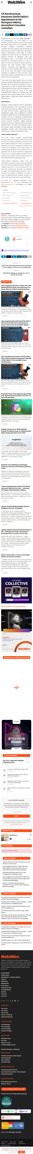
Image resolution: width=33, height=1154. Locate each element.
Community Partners (6, 987)
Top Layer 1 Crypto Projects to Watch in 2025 (17, 769)
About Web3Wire (5, 973)
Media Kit (3, 992)
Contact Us (4, 996)
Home (2, 6)
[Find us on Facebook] (1, 1001)
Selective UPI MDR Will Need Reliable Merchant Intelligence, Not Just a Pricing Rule (15, 507)
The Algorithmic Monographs (19, 1093)
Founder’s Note (5, 975)
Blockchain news (21, 225)
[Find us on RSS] (17, 1001)
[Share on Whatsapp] (21, 34)
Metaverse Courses (6, 1083)
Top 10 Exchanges (5, 1024)
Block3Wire (12, 1132)
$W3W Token (4, 981)
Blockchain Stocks (6, 1038)
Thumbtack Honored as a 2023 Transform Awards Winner (15, 940)
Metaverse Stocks (5, 1042)
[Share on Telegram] (7, 34)
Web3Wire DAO (5, 983)
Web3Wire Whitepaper (7, 1049)
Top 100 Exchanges (6, 1028)
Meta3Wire (18, 1132)
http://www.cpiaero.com (8, 184)
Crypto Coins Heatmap (7, 1017)
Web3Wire (16, 2)
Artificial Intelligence (9, 6)
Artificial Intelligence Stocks (8, 1044)
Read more (6, 315)
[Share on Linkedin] (16, 34)
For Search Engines (11, 1143)
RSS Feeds (4, 994)
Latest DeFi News (5, 1060)
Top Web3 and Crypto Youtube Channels (11, 1055)
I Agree (21, 1152)
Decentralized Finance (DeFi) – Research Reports (13, 1072)
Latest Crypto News (6, 1058)
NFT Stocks (4, 1040)
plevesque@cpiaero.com (26, 203)
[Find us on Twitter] (7, 1001)
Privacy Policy (4, 1141)
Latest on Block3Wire (10, 893)
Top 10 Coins (4, 1008)
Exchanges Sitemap (5, 1145)
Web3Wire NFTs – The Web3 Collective (10, 977)
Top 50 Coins (4, 1010)
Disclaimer (20, 1141)
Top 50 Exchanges (5, 1026)
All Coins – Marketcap (6, 1014)
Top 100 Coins (4, 1012)
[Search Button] (31, 2)
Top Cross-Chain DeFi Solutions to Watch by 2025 (13, 761)
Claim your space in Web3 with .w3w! (13, 1089)
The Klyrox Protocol (6, 1093)
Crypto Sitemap (22, 1143)
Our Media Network (6, 989)
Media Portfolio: (5, 1132)
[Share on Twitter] (12, 34)
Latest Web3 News (5, 1062)
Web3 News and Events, (19, 223)
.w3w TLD (3, 979)
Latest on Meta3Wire (10, 923)
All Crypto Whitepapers (7, 1074)
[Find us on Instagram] (9, 1001)
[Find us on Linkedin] (4, 1001)
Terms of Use (12, 824)
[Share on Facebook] (25, 34)
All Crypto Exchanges (6, 1030)
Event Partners (5, 985)
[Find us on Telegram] (15, 1001)
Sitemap (3, 1143)
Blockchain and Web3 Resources (9, 1069)
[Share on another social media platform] (30, 34)
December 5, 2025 (5, 31)
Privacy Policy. (20, 824)
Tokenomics (16, 1049)
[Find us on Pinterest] (12, 1001)
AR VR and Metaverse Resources (9, 1081)
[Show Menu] (2, 2)
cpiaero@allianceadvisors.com (10, 203)
